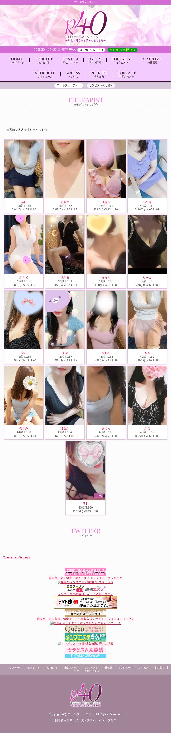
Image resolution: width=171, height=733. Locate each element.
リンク (75, 670)
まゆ (65, 352)
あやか (64, 202)
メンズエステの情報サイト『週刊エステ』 (85, 594)
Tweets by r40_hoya (16, 557)
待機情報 (107, 667)
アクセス (144, 667)
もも (147, 352)
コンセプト (51, 667)
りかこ (147, 277)
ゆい (24, 352)
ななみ (106, 277)
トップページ (14, 667)
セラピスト (33, 667)
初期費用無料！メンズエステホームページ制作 (85, 720)
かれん (106, 352)
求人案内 (159, 667)
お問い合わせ (92, 670)
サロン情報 (90, 667)
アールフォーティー (81, 714)
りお (85, 503)
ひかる (64, 277)
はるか (64, 428)
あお (24, 202)
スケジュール (125, 667)
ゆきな (106, 202)
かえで (23, 277)
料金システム (71, 667)
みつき (147, 202)
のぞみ (23, 428)
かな (147, 428)
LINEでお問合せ (124, 50)
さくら (106, 428)
